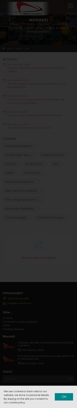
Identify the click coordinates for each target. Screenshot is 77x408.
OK (64, 397)
